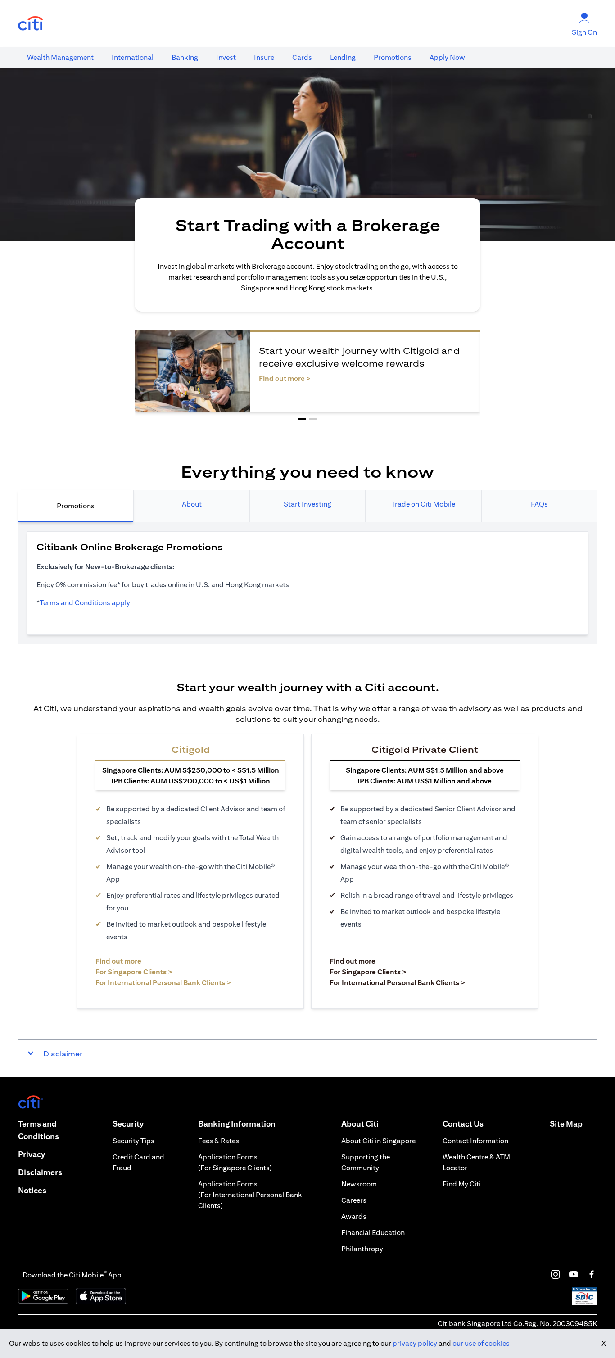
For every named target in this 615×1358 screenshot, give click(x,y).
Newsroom (359, 1184)
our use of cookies (481, 1343)
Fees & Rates (218, 1140)
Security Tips (133, 1140)
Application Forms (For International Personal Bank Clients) (250, 1195)
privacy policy (415, 1343)
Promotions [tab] (76, 506)
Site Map (566, 1123)
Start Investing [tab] (307, 504)
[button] (302, 419)
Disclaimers (40, 1172)
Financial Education (373, 1232)
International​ (133, 57)
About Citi (360, 1123)
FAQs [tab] (539, 504)
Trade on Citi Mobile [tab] (423, 504)
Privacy (31, 1154)
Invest (226, 57)
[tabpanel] (307, 583)
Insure (264, 57)
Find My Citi (462, 1184)
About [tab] (192, 504)
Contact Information (475, 1140)
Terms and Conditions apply (85, 602)
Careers (353, 1200)
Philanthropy (362, 1249)
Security (128, 1123)
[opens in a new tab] (30, 24)
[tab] (60, 57)
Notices (32, 1190)
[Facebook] (591, 1274)
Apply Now (447, 57)
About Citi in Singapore (378, 1140)
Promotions (393, 57)
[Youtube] (573, 1274)
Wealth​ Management (60, 57)
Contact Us (463, 1123)
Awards (353, 1216)
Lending (343, 57)
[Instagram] (555, 1274)
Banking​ (185, 57)
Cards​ (302, 57)
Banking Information (237, 1123)
